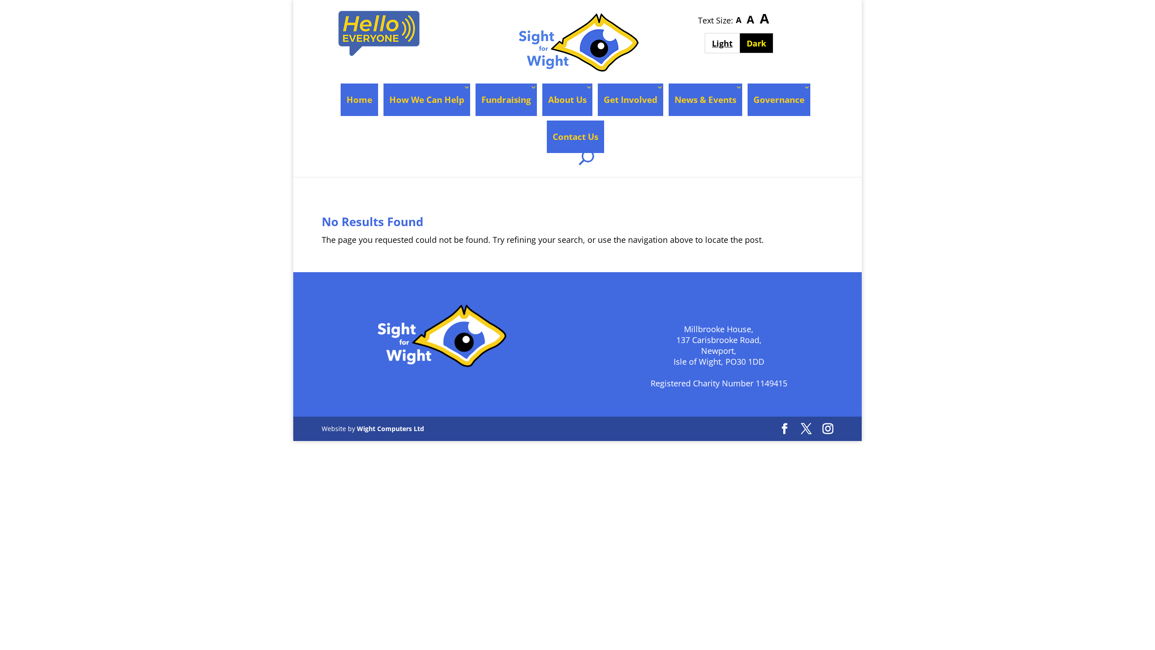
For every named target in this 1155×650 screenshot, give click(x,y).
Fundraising (506, 100)
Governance (778, 100)
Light (725, 43)
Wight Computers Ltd (390, 428)
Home (359, 100)
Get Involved (630, 100)
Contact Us (575, 137)
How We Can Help (426, 100)
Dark (760, 43)
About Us (567, 100)
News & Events (705, 100)
